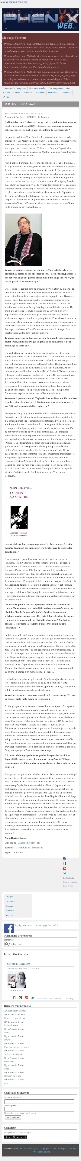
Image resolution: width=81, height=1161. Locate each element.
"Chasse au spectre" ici (28, 842)
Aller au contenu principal (13, 1)
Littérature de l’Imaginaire (29, 847)
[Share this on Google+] (64, 869)
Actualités (10, 910)
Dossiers (9, 906)
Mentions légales (31, 1148)
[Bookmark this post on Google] (64, 864)
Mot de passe (11, 1105)
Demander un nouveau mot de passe (20, 1113)
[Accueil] (40, 30)
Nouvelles (28, 92)
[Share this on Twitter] (64, 874)
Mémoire (9, 915)
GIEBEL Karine (16, 990)
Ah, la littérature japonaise (15, 1010)
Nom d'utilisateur (12, 1097)
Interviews (18, 852)
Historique (52, 92)
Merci (6, 1032)
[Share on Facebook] (64, 859)
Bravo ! (7, 1039)
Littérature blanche (37, 88)
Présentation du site (41, 1151)
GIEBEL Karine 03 (18, 964)
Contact (6, 97)
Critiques (9, 896)
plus (6, 1083)
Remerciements (11, 1025)
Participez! (62, 1148)
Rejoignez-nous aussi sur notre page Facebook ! (36, 925)
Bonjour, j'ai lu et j (12, 1075)
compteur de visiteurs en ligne (17, 1132)
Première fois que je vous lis (17, 1047)
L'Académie (66, 92)
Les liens (73, 1148)
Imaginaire (40, 92)
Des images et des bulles (59, 88)
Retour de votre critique (14, 1018)
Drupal (19, 1148)
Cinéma (6, 92)
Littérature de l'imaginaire (14, 88)
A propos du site (48, 1148)
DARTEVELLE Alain (38, 117)
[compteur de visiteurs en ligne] (15, 1138)
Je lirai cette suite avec (14, 1054)
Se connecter (69, 27)
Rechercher (9, 939)
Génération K (10, 1061)
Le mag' (16, 92)
